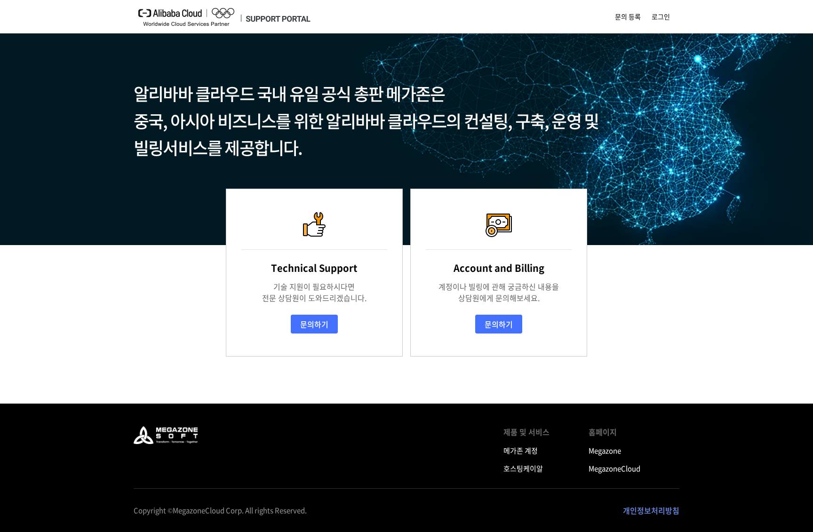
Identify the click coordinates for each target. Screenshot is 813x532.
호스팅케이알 (523, 468)
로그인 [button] (661, 16)
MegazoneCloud (614, 468)
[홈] (224, 17)
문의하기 (314, 324)
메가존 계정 (520, 450)
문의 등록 (628, 16)
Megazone (605, 450)
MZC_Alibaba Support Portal (166, 431)
